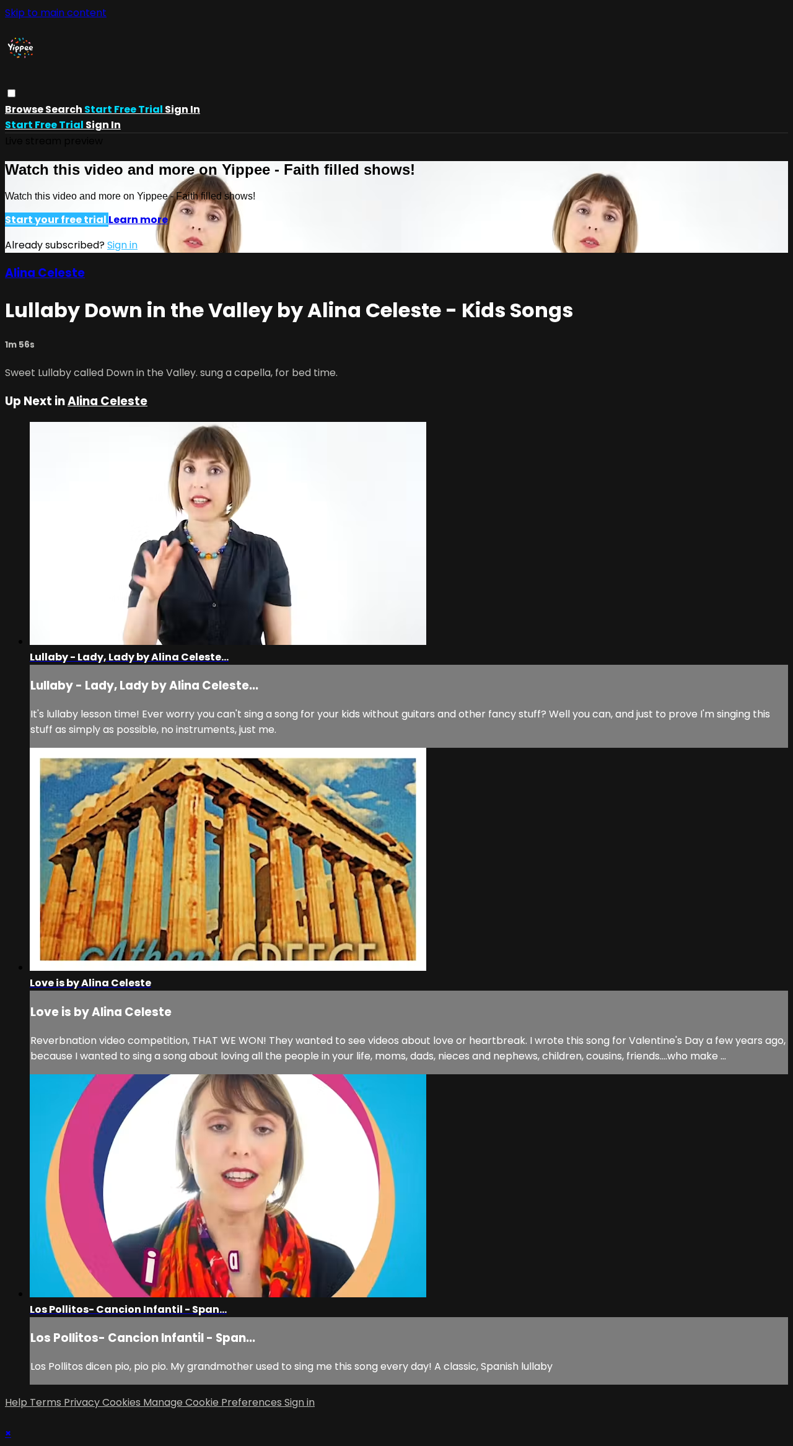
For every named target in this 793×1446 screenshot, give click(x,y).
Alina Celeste (45, 273)
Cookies (122, 1402)
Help (17, 1402)
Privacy (83, 1402)
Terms (47, 1402)
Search (64, 109)
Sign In (103, 125)
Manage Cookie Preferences (213, 1402)
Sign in (182, 109)
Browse (25, 109)
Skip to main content (56, 13)
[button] (11, 93)
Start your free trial (56, 220)
